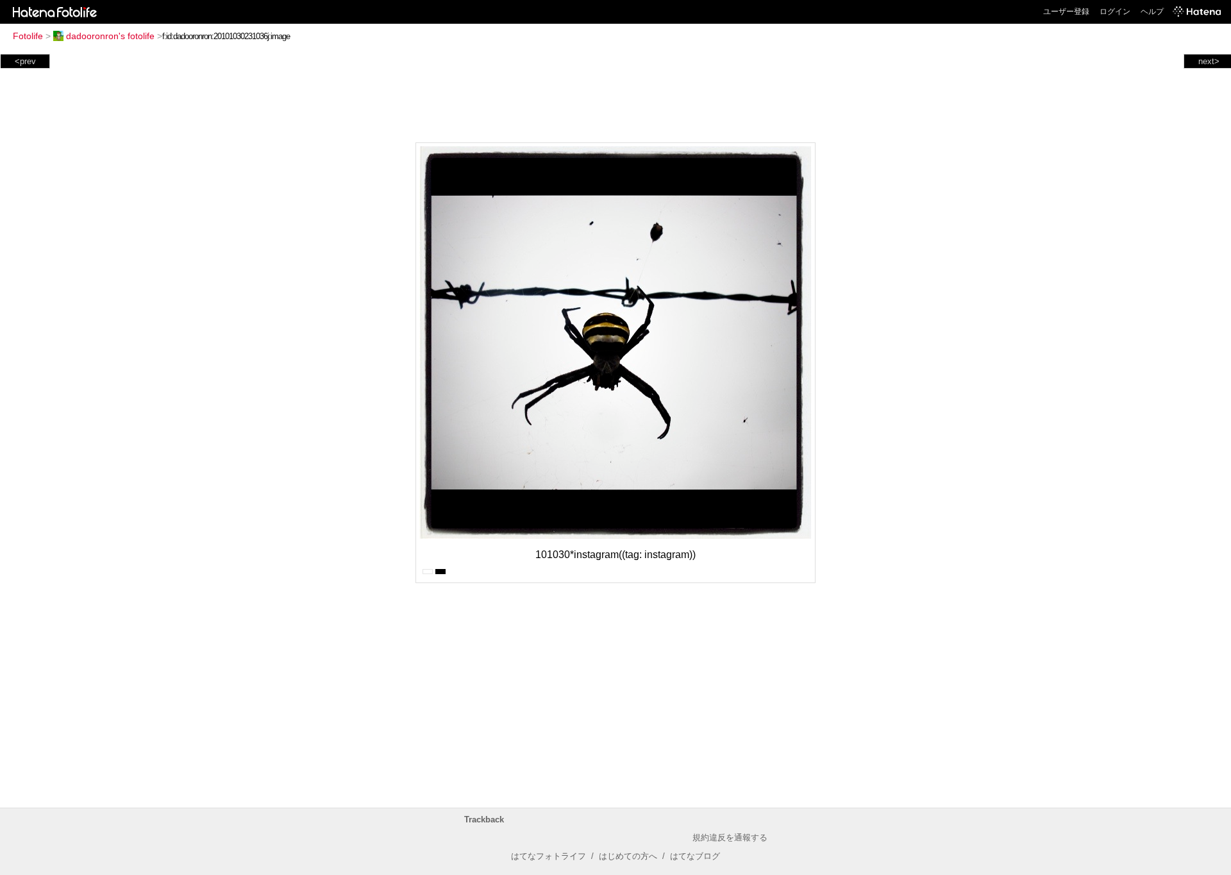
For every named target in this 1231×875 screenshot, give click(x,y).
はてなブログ (695, 856)
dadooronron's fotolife (110, 36)
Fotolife (28, 36)
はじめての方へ (628, 856)
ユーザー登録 (1066, 11)
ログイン (1115, 11)
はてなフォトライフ (548, 856)
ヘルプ (1152, 11)
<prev (25, 61)
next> (1208, 61)
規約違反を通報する (729, 837)
